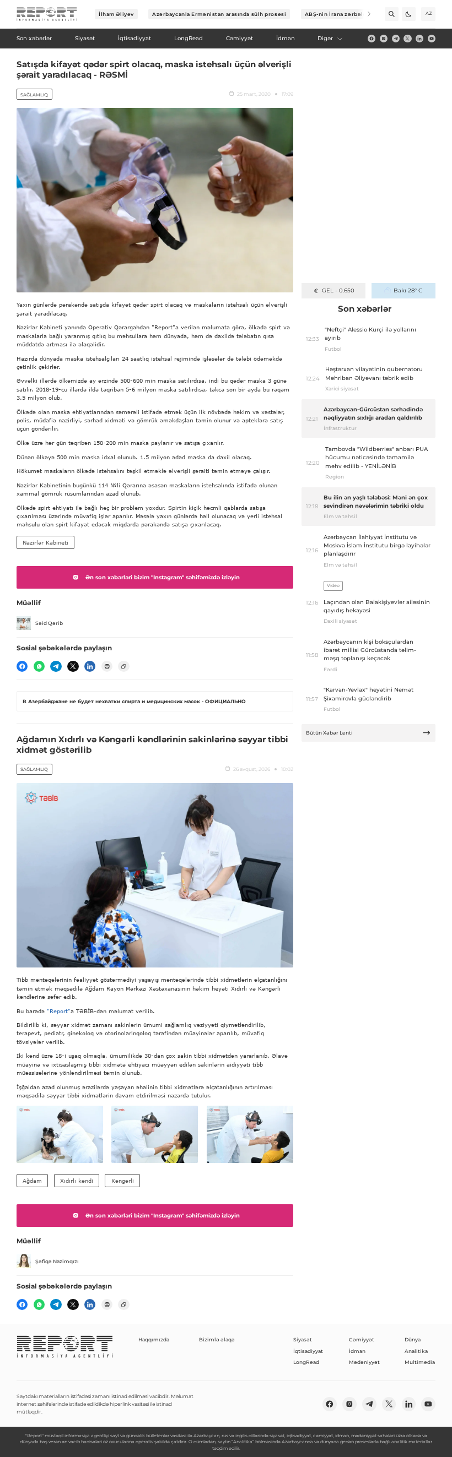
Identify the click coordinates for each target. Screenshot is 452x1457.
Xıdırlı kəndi (76, 1180)
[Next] (364, 14)
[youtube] (431, 38)
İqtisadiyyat (308, 1351)
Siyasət (302, 1339)
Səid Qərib (49, 623)
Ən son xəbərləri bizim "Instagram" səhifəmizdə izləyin (162, 577)
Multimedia (420, 1362)
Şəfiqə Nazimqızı (57, 1261)
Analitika (416, 1351)
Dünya (413, 1339)
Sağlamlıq (34, 94)
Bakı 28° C (408, 290)
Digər (325, 38)
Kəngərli (122, 1180)
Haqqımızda (153, 1339)
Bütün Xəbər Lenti (329, 733)
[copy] (123, 666)
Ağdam (32, 1180)
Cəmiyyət (361, 1339)
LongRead (306, 1362)
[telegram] (396, 38)
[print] (106, 666)
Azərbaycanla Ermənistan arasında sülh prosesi (219, 14)
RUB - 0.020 (338, 290)
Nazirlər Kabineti (45, 542)
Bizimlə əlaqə (217, 1339)
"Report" (59, 1011)
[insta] (384, 38)
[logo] (47, 14)
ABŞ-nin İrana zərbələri (338, 14)
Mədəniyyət (364, 1362)
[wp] (39, 666)
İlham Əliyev (116, 14)
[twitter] (407, 38)
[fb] (371, 38)
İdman (357, 1351)
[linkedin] (419, 38)
